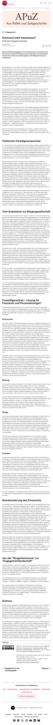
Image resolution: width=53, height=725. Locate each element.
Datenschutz (16, 714)
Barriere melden (18, 716)
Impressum (8, 714)
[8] (34, 531)
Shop (3, 8)
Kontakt (40, 714)
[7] (22, 448)
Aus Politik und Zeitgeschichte (19, 8)
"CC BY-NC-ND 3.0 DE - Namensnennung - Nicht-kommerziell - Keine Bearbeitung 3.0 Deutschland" (33, 647)
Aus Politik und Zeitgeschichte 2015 (35, 8)
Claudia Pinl (6, 44)
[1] (33, 76)
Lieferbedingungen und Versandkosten (29, 689)
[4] (49, 186)
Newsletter (29, 714)
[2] (30, 100)
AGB (4, 689)
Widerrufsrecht (46, 689)
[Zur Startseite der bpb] (8, 5)
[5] (17, 244)
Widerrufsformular (27, 692)
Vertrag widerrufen (26, 696)
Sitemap (23, 714)
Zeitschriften (9, 8)
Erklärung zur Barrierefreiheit (31, 716)
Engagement (47, 8)
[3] (45, 170)
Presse (45, 714)
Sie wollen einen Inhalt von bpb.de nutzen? (28, 662)
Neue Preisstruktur (12, 689)
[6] (8, 264)
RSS (35, 714)
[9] (39, 533)
